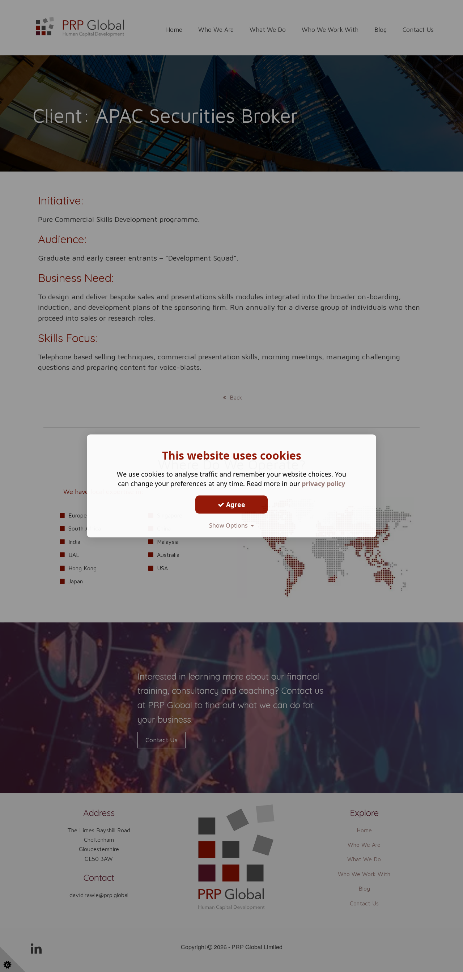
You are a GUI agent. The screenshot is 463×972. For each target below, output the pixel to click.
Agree (234, 504)
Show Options (230, 525)
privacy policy (323, 483)
